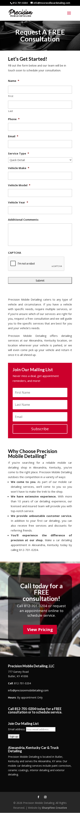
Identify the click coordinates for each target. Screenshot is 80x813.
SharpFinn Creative (54, 807)
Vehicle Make (18, 168)
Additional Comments (23, 219)
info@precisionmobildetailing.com (28, 690)
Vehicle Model (19, 185)
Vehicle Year (18, 202)
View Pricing (40, 629)
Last (10, 111)
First (10, 96)
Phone (14, 119)
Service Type (18, 153)
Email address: (17, 729)
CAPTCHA (14, 252)
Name (13, 81)
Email (13, 136)
